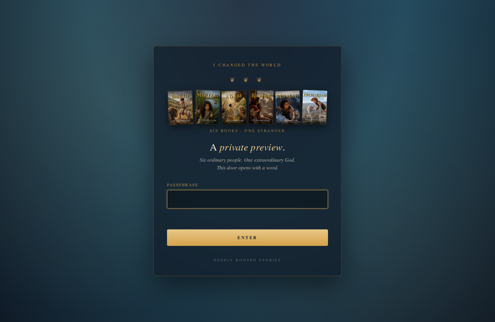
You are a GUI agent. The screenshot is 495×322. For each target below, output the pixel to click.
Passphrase (182, 184)
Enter (247, 237)
